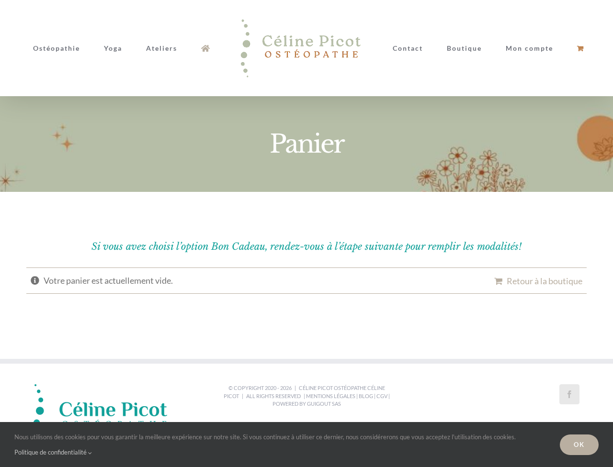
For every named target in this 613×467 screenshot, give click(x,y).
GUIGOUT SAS (324, 403)
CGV (381, 396)
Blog (366, 396)
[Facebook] (569, 394)
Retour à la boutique (544, 281)
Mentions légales (330, 396)
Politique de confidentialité (51, 452)
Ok (579, 444)
